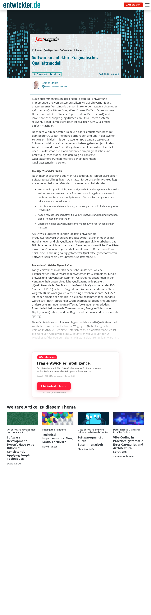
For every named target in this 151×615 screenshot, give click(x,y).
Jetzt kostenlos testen (54, 386)
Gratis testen (133, 4)
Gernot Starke (50, 82)
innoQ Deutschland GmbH (56, 86)
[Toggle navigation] (22, 5)
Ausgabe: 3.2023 (109, 73)
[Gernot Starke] (37, 84)
